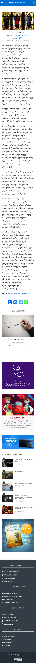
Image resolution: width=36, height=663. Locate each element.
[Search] (34, 3)
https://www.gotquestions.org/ (19, 294)
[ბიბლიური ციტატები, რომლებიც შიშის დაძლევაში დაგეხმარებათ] (7, 498)
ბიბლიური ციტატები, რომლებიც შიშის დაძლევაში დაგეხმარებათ (23, 497)
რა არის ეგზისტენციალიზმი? (23, 483)
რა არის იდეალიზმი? (18, 340)
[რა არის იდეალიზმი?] (18, 326)
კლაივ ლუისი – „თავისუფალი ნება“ (24, 461)
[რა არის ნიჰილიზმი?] (7, 475)
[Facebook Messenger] (15, 302)
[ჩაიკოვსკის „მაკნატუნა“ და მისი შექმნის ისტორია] (7, 510)
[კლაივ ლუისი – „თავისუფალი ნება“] (7, 463)
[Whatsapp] (26, 302)
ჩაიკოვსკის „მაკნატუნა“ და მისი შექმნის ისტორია (24, 508)
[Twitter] (21, 302)
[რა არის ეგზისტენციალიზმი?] (7, 487)
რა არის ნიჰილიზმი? (21, 472)
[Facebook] (10, 302)
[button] (3, 330)
